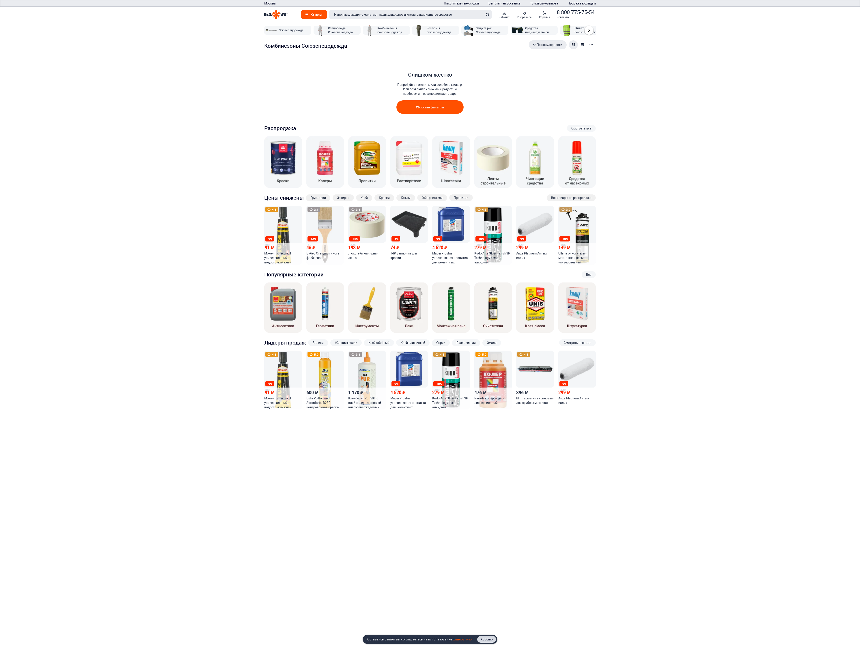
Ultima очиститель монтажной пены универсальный (571, 258)
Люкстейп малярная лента (363, 256)
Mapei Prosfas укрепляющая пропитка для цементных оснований (450, 258)
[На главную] (276, 14)
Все (588, 274)
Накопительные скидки (461, 3)
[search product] (487, 14)
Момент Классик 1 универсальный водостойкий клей (277, 258)
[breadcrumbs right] (589, 30)
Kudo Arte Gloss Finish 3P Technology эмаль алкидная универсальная (492, 258)
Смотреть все (581, 128)
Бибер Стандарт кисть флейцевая (322, 256)
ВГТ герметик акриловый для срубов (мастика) (535, 400)
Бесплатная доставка (504, 3)
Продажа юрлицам (582, 3)
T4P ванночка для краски (403, 256)
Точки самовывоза (544, 3)
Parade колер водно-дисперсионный (489, 400)
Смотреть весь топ (577, 343)
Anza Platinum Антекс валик (532, 256)
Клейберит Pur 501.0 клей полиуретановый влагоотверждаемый (364, 402)
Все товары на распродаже (571, 198)
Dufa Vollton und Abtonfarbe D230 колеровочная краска (322, 402)
